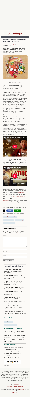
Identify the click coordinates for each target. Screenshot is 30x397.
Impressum (9, 386)
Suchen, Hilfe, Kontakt (10, 325)
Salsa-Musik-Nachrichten (10, 216)
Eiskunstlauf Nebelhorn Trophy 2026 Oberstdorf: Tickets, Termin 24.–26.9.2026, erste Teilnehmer (14, 277)
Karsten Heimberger (10, 44)
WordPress (21, 389)
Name (4, 248)
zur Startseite (8, 322)
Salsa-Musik (6, 200)
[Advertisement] (15, 15)
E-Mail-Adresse (6, 251)
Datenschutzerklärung (18, 386)
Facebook (16, 384)
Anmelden (14, 392)
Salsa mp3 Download (9, 223)
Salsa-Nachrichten (8, 220)
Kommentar (5, 235)
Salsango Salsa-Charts (19, 196)
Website (4, 255)
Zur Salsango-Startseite (7, 37)
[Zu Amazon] (12, 363)
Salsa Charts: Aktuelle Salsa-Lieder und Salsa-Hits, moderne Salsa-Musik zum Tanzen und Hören (13, 353)
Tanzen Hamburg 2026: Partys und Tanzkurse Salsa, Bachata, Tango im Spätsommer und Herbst (13, 307)
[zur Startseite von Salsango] (15, 33)
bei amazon (21, 192)
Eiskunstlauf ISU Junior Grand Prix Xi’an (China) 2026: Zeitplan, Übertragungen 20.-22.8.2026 (13, 271)
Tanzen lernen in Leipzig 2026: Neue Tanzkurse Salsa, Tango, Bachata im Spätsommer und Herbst (13, 283)
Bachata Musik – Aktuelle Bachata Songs (14, 357)
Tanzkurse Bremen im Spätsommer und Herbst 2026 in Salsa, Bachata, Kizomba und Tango (15, 313)
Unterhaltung (19, 220)
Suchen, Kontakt (19, 37)
